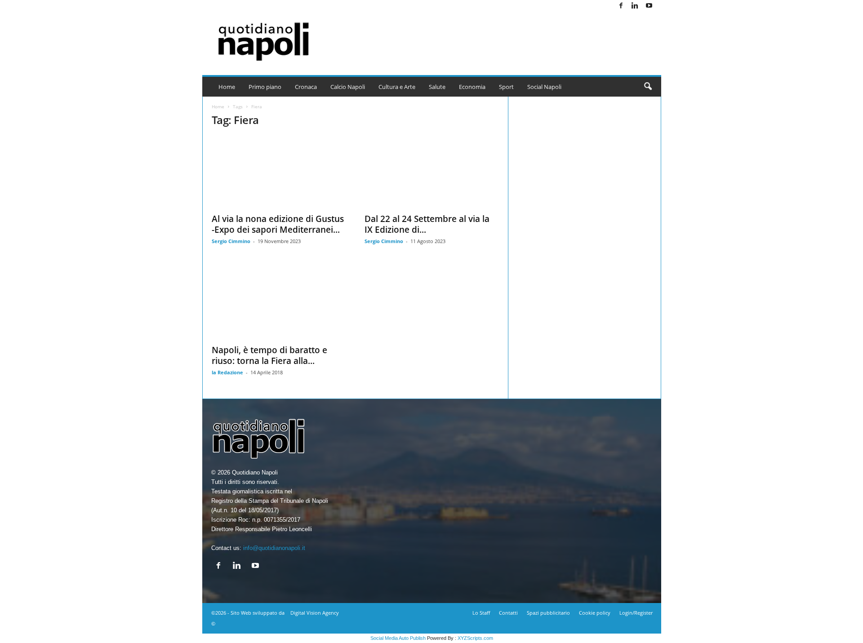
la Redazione (227, 372)
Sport (506, 87)
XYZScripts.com (475, 638)
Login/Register (636, 612)
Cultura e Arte (396, 87)
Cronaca (306, 87)
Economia (472, 87)
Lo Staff (481, 612)
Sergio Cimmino (231, 241)
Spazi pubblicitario (548, 612)
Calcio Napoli (347, 87)
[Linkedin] (635, 6)
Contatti (508, 612)
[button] (648, 87)
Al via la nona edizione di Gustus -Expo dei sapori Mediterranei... (278, 224)
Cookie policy (594, 612)
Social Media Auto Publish (398, 638)
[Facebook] (621, 6)
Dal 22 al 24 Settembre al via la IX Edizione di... (427, 224)
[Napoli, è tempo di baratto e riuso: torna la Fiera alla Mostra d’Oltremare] (279, 303)
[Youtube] (649, 6)
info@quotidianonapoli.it (274, 548)
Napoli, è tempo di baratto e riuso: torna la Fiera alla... (269, 355)
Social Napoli (544, 87)
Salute (437, 87)
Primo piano (265, 87)
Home (226, 87)
